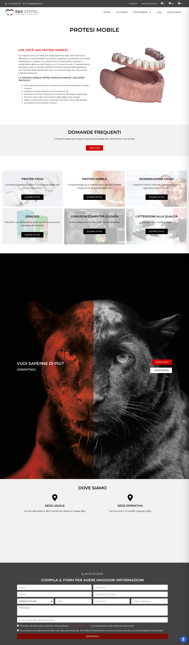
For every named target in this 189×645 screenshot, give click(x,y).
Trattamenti (140, 12)
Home (106, 12)
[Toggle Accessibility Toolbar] (183, 639)
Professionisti (149, 3)
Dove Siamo (174, 12)
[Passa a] (163, 3)
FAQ (159, 12)
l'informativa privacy (80, 626)
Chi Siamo (121, 12)
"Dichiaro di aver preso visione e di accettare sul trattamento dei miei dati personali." (77, 626)
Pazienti (133, 3)
